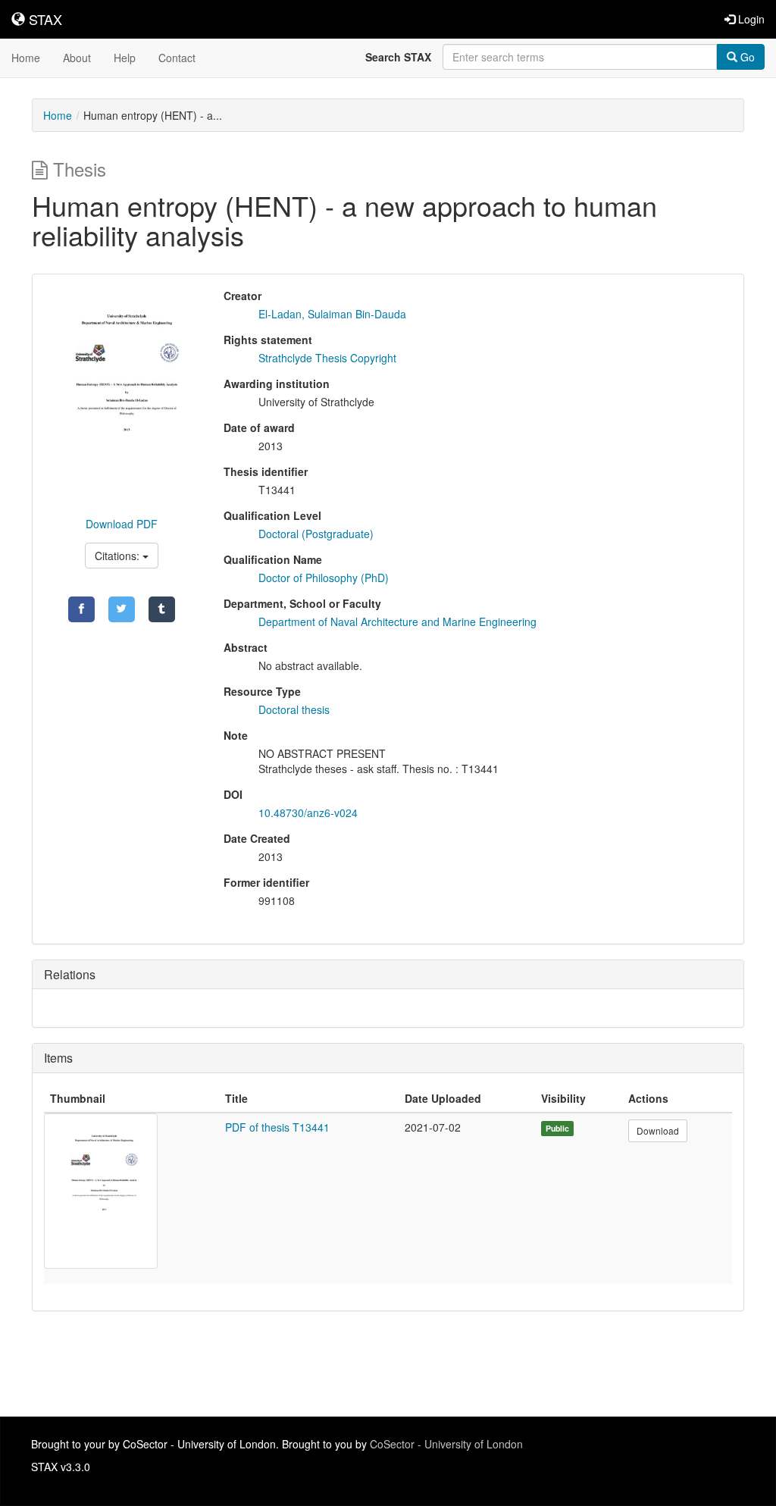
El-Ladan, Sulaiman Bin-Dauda (332, 313)
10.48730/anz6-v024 (308, 812)
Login (750, 19)
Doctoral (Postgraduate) (316, 533)
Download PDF (122, 523)
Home (25, 57)
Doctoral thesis (294, 709)
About (77, 57)
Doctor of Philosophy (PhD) (323, 577)
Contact (177, 57)
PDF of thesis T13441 (277, 1127)
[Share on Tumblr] (162, 609)
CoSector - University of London (446, 1443)
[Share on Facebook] (81, 609)
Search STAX (398, 56)
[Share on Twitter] (121, 609)
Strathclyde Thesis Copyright (327, 357)
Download (658, 1130)
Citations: (118, 555)
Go (746, 56)
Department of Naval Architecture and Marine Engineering (397, 621)
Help (125, 57)
